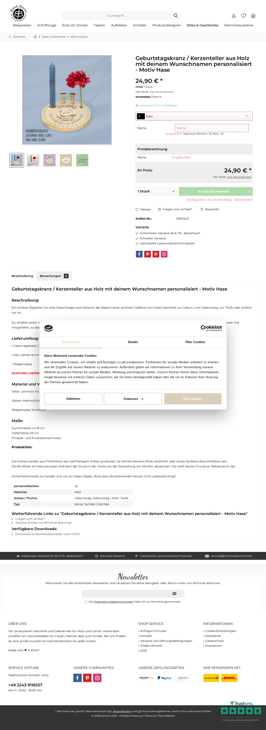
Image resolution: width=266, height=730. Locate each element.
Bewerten (211, 209)
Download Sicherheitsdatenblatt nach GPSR (47, 534)
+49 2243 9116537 (25, 685)
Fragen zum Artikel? (177, 209)
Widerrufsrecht (151, 646)
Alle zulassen (192, 398)
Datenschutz (214, 641)
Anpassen (130, 398)
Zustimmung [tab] (71, 342)
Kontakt (146, 636)
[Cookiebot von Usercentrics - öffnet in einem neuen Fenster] (204, 328)
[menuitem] (253, 15)
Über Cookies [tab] (195, 342)
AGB (143, 650)
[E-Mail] (156, 254)
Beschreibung (22, 276)
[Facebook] (139, 254)
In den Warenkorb (213, 191)
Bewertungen (53, 276)
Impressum (213, 646)
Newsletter (213, 636)
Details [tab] (133, 342)
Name (142, 128)
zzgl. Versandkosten (161, 91)
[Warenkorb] (253, 15)
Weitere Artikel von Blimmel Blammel (43, 522)
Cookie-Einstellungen (220, 631)
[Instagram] (164, 254)
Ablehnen (73, 398)
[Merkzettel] (243, 15)
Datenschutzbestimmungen (113, 601)
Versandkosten (122, 711)
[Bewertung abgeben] (194, 75)
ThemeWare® (166, 715)
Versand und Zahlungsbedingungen (166, 641)
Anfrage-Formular (153, 631)
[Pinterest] (147, 254)
